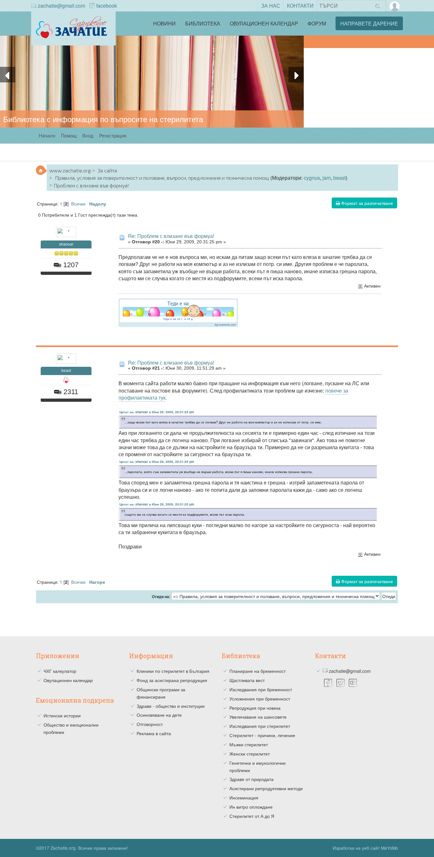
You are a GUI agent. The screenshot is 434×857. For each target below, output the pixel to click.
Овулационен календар (264, 23)
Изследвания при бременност (260, 689)
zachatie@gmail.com (61, 5)
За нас (270, 5)
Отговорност (150, 724)
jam (326, 177)
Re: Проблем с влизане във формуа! (171, 236)
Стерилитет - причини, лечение (262, 735)
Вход (87, 135)
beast (339, 177)
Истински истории (62, 715)
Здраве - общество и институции (171, 706)
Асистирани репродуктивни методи (266, 788)
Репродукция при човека (255, 708)
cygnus (312, 177)
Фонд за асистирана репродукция (172, 680)
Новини (164, 23)
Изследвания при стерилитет (259, 726)
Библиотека (202, 23)
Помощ (69, 135)
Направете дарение (369, 23)
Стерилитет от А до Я (251, 816)
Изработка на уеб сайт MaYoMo (365, 848)
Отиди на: (161, 597)
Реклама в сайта (154, 733)
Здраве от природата (251, 779)
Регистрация (112, 135)
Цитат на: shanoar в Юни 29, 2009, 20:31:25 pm (156, 412)
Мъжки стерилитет (248, 744)
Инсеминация (243, 797)
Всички (78, 203)
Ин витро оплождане (251, 807)
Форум (317, 23)
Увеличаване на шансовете (258, 717)
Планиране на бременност (257, 671)
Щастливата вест (247, 680)
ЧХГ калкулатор (60, 671)
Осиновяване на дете (159, 715)
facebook (106, 5)
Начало (47, 135)
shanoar (66, 244)
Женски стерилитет (249, 753)
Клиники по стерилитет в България (173, 671)
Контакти (300, 5)
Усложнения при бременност (259, 698)
